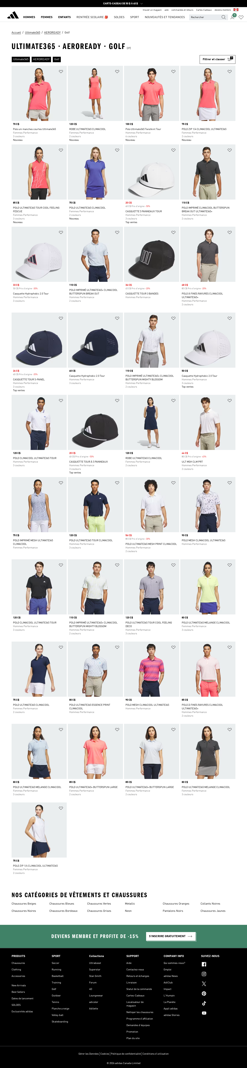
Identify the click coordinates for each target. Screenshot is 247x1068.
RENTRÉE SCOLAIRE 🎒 (92, 17)
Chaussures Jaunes (213, 911)
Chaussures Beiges (24, 903)
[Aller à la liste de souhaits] (241, 17)
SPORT (134, 17)
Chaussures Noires (24, 911)
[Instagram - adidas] (218, 974)
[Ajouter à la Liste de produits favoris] (61, 72)
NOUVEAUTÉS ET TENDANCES (165, 17)
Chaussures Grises (99, 911)
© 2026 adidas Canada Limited (123, 1063)
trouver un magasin (152, 10)
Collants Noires (210, 903)
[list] (106, 59)
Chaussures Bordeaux (63, 911)
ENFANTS (64, 17)
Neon (128, 911)
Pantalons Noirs (173, 911)
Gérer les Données (88, 1054)
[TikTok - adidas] (218, 1004)
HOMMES (29, 17)
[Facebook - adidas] (218, 965)
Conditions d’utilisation (155, 1054)
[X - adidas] (218, 984)
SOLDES (119, 17)
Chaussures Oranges (176, 903)
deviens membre (223, 10)
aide (167, 10)
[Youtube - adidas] (218, 1013)
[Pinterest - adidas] (218, 994)
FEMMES (46, 17)
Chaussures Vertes (99, 903)
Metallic (130, 903)
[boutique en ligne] (13, 15)
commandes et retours (182, 10)
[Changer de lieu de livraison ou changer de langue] (236, 10)
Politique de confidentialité (126, 1054)
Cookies (104, 1054)
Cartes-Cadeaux (204, 10)
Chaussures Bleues (61, 903)
